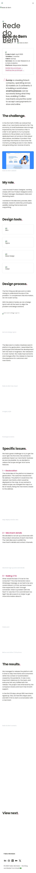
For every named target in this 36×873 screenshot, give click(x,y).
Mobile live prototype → (14, 68)
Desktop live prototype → (14, 70)
